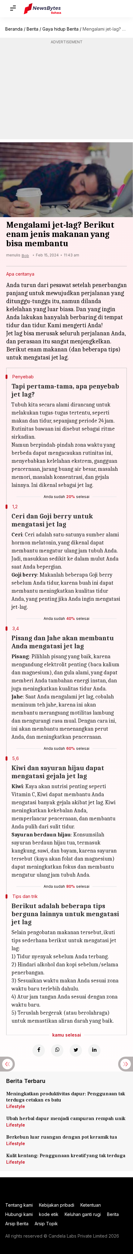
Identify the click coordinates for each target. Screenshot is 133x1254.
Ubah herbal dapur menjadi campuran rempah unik (65, 1118)
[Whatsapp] (57, 1050)
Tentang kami (19, 1205)
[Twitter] (76, 1050)
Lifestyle (15, 1106)
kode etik (48, 1214)
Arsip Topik (46, 1223)
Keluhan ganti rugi (83, 1214)
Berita (32, 29)
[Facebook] (38, 1050)
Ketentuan (90, 1205)
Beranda (14, 29)
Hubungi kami (19, 1214)
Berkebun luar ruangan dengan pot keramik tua (61, 1137)
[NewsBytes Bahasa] (42, 8)
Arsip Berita (16, 1223)
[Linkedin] (94, 1050)
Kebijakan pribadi (56, 1205)
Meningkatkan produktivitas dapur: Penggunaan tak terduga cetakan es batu (65, 1097)
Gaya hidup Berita (60, 29)
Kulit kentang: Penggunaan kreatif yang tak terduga (65, 1156)
